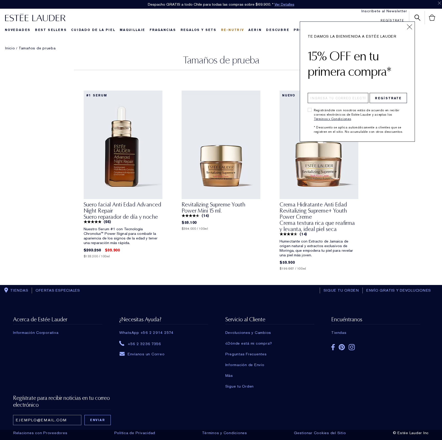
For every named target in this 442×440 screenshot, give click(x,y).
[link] (123, 145)
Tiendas (338, 332)
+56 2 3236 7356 (144, 343)
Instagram (352, 347)
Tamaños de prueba (37, 48)
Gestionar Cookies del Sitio (320, 432)
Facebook (333, 347)
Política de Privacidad (135, 432)
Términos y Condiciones (332, 119)
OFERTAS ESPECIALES (58, 290)
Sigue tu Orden (239, 386)
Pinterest (342, 347)
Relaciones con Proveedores (40, 432)
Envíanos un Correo (146, 354)
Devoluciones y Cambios (248, 332)
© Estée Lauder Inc (411, 432)
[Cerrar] (409, 27)
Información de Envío (244, 364)
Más (229, 375)
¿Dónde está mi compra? (248, 343)
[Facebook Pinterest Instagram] (375, 345)
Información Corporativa (35, 332)
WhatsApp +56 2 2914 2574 (146, 332)
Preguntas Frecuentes (246, 354)
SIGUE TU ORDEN (341, 290)
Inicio (10, 48)
